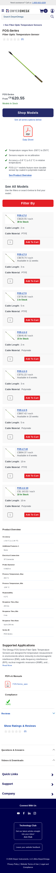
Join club (28, 837)
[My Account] (52, 11)
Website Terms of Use (30, 864)
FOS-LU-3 (22, 371)
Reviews (5, 713)
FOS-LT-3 (22, 254)
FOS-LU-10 (22, 488)
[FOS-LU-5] (10, 413)
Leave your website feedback (28, 847)
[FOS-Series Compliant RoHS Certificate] (8, 702)
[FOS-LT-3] (10, 258)
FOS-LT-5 (22, 293)
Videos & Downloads (12, 760)
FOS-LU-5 (22, 410)
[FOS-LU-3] (10, 374)
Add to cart (32, 242)
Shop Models (28, 112)
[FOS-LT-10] (10, 452)
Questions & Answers (12, 750)
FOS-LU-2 (22, 332)
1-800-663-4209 (39, 3)
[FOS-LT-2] (10, 219)
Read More (7, 665)
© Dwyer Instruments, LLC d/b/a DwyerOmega (28, 859)
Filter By (28, 203)
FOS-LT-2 (22, 215)
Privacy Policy (13, 864)
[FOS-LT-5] (10, 297)
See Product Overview (20, 175)
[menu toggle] (2, 11)
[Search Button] (52, 16)
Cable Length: (12, 228)
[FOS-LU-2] (10, 335)
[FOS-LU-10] (10, 491)
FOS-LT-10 (22, 449)
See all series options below (28, 120)
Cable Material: (12, 233)
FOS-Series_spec (20, 684)
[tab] (28, 681)
